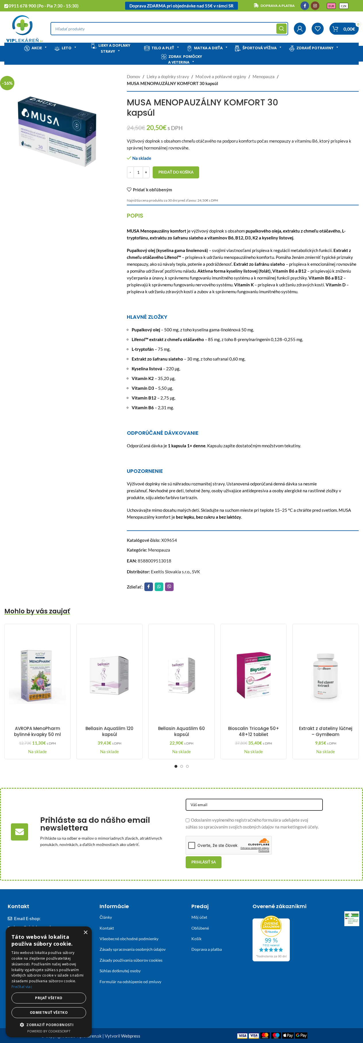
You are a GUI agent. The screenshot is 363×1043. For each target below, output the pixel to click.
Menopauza (264, 76)
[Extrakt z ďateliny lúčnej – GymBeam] (325, 675)
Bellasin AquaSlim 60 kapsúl (181, 731)
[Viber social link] (169, 586)
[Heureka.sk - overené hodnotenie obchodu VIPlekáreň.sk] (271, 937)
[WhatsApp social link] (159, 586)
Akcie (37, 47)
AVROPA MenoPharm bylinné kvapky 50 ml (37, 731)
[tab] (135, 216)
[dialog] (49, 981)
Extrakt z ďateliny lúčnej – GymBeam (325, 731)
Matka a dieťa (208, 47)
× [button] (85, 932)
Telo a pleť (163, 47)
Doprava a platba (206, 949)
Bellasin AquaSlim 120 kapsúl (109, 731)
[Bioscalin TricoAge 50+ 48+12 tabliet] (253, 675)
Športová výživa (259, 47)
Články (106, 917)
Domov (133, 76)
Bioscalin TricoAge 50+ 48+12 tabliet (253, 731)
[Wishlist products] (318, 28)
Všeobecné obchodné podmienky (129, 938)
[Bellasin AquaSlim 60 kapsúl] (181, 675)
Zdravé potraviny (314, 47)
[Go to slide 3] (187, 766)
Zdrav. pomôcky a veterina (185, 59)
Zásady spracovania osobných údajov (133, 949)
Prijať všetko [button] (48, 997)
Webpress (130, 1035)
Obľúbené (200, 928)
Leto (66, 47)
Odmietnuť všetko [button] (49, 1012)
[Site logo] (24, 28)
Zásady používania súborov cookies (131, 960)
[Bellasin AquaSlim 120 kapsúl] (109, 675)
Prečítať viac (21, 986)
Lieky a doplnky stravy (114, 48)
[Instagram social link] (315, 5)
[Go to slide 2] (181, 766)
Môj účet (199, 917)
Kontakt (107, 928)
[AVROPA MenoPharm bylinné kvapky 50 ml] (37, 675)
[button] (48, 1025)
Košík (196, 938)
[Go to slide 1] (175, 766)
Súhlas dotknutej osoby (120, 970)
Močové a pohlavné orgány (220, 76)
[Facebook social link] (304, 5)
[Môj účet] (300, 28)
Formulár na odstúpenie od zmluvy (130, 981)
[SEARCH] (281, 28)
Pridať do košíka (175, 172)
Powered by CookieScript (49, 1031)
